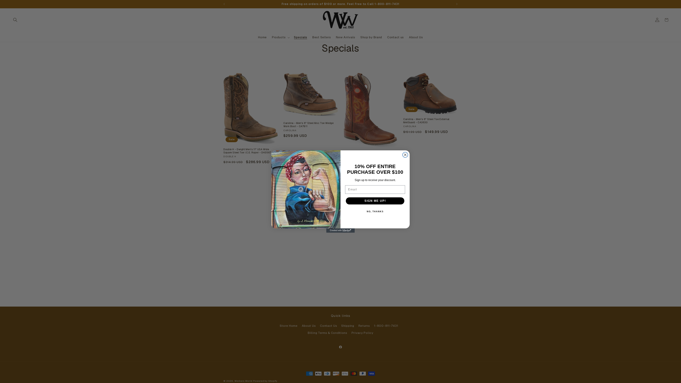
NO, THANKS (375, 211)
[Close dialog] (405, 154)
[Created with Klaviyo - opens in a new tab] (340, 230)
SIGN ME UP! (375, 200)
